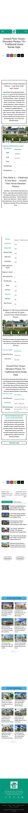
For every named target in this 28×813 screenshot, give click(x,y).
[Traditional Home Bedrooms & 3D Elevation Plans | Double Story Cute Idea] (7, 712)
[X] (18, 55)
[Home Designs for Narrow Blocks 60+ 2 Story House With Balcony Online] (21, 728)
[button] (2, 31)
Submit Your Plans (20, 805)
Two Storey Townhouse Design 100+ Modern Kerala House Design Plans (18, 530)
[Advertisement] (14, 15)
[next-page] (5, 551)
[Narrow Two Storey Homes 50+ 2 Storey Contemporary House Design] (7, 696)
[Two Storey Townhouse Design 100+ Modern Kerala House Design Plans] (5, 530)
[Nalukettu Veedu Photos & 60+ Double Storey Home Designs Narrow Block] (7, 622)
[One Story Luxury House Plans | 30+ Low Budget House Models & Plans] (7, 638)
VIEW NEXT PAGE (14, 443)
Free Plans (20, 558)
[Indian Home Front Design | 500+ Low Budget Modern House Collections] (21, 712)
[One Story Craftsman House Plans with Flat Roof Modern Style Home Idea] (7, 606)
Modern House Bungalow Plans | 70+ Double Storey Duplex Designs (7, 494)
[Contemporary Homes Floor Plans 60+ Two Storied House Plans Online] (5, 522)
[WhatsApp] (15, 55)
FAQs (11, 806)
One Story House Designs (14, 598)
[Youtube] (22, 797)
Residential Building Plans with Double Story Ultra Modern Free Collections (18, 507)
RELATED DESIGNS (7, 502)
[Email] (22, 55)
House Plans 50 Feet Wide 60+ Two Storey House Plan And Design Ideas (20, 494)
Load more (13, 651)
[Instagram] (9, 797)
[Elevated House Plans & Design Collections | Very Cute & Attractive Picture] (5, 544)
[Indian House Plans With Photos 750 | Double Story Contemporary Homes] (7, 728)
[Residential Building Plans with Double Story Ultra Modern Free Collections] (5, 507)
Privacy (9, 805)
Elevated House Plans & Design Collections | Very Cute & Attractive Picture (17, 545)
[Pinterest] (11, 55)
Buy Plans (8, 558)
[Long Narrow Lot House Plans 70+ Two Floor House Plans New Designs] (21, 606)
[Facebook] (8, 55)
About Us (4, 805)
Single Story (6, 94)
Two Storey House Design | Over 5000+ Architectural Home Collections (18, 537)
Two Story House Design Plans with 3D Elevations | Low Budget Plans (17, 515)
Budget (6, 310)
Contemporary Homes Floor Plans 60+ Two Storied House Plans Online (18, 522)
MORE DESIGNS (17, 502)
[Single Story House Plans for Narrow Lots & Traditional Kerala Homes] (21, 622)
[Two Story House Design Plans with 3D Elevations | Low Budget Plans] (5, 515)
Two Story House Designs (14, 688)
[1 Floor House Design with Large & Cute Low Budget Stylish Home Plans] (21, 638)
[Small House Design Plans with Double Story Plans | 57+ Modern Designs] (21, 696)
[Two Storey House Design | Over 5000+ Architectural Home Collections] (5, 537)
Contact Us (16, 806)
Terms (13, 805)
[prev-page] (3, 551)
